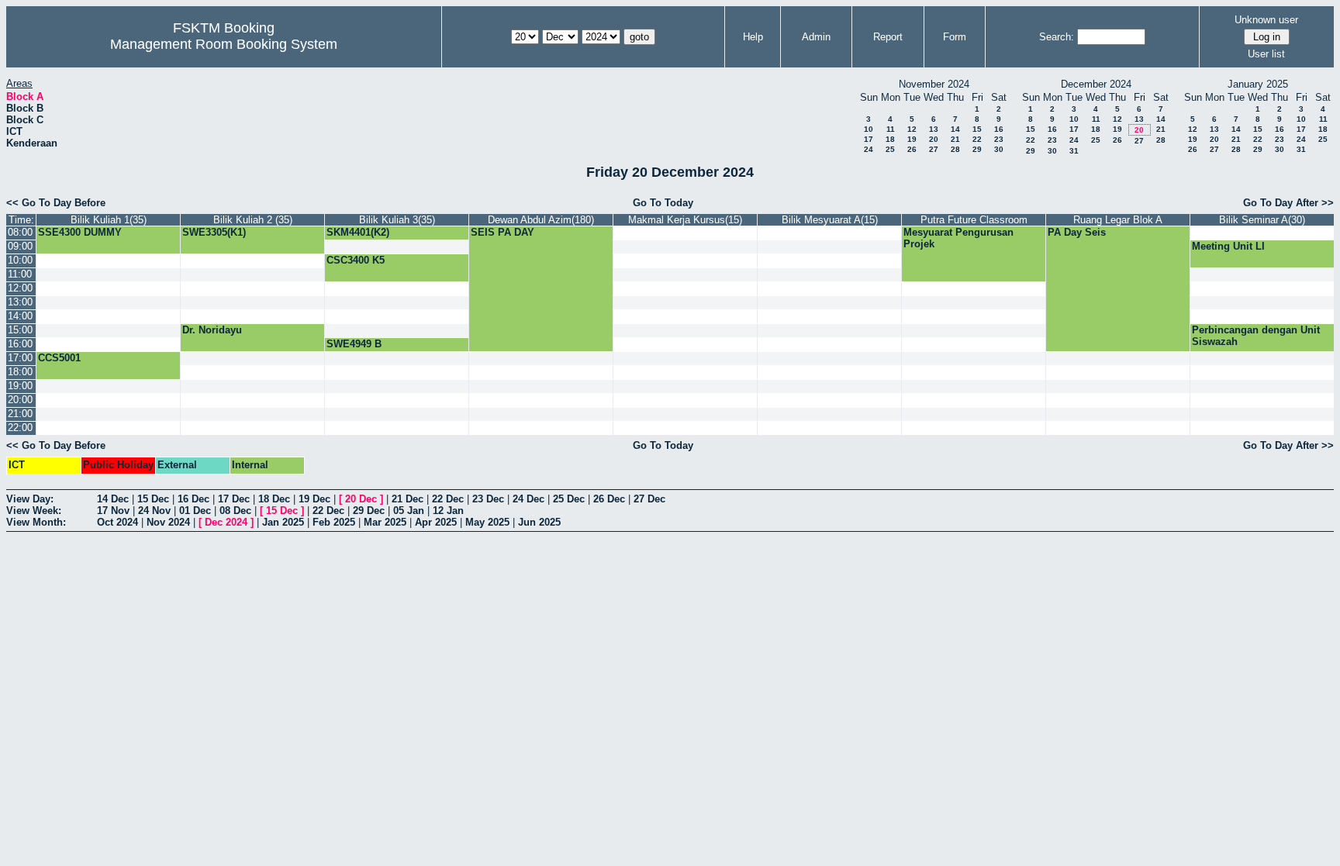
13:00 (20, 302)
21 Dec (407, 499)
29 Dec (369, 510)
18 (890, 139)
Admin (816, 37)
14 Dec (113, 499)
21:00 (20, 413)
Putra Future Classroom (973, 220)
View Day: (30, 499)
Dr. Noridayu (212, 330)
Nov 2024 (168, 522)
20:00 (20, 399)
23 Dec (488, 499)
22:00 (20, 427)
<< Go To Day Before (55, 203)
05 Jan (408, 510)
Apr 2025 (436, 522)
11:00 (20, 274)
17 (868, 139)
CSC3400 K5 (355, 260)
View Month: (36, 522)
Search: (1056, 37)
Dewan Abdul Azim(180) (541, 220)
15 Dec (153, 499)
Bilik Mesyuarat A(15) (830, 220)
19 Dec (314, 499)
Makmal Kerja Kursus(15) (685, 220)
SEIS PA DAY (502, 232)
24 (868, 149)
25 (890, 149)
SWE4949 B (354, 344)
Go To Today (663, 203)
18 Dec (274, 499)
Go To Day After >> (1288, 203)
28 (955, 149)
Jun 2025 (539, 522)
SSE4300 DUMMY (80, 232)
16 (998, 129)
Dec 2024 (226, 522)
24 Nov (154, 510)
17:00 (20, 358)
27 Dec (649, 499)
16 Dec (193, 499)
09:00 (20, 246)
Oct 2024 (117, 522)
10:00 (20, 260)
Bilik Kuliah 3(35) (397, 220)
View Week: (33, 510)
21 (955, 139)
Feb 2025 (334, 522)
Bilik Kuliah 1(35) (109, 220)
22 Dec (448, 499)
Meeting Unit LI (1228, 246)
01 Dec (195, 510)
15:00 (20, 330)
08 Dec (235, 510)
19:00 (20, 386)
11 (890, 129)
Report (888, 37)
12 (912, 129)
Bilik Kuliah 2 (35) (252, 220)
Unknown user (1266, 20)
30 (998, 149)
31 (1074, 151)
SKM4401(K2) (357, 232)
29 (977, 149)
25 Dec (569, 499)
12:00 (20, 288)
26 (912, 149)
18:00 (20, 372)
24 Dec (528, 499)
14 (955, 129)
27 (933, 149)
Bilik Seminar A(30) (1262, 220)
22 (977, 139)
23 (998, 139)
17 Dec (234, 499)
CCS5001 (59, 358)
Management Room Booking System (223, 44)
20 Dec (361, 499)
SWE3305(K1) (214, 232)
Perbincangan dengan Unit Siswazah (1256, 335)
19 (912, 139)
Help (753, 37)
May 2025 (487, 522)
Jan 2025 (283, 522)
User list (1266, 54)
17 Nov (113, 510)
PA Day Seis (1077, 232)
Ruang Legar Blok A (1117, 220)
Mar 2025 (385, 522)
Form (954, 37)
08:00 (20, 232)
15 (977, 129)
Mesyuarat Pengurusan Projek (958, 238)
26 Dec (609, 499)
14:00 (20, 316)
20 (933, 139)
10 (868, 129)
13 (933, 129)
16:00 (20, 344)
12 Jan (448, 510)
